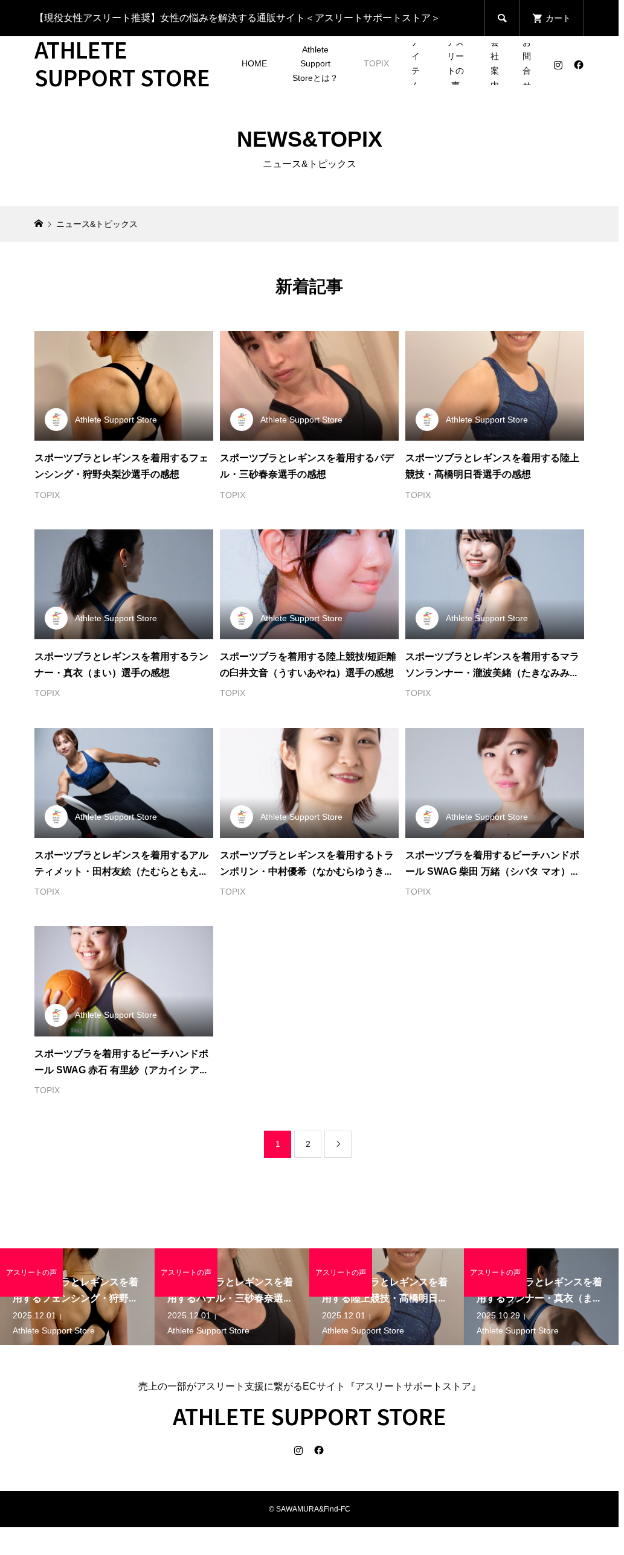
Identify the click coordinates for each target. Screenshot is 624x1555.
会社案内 (495, 64)
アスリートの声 (455, 64)
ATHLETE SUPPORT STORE (122, 62)
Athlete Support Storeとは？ (315, 64)
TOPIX (376, 63)
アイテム (415, 64)
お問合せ (527, 64)
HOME (254, 63)
